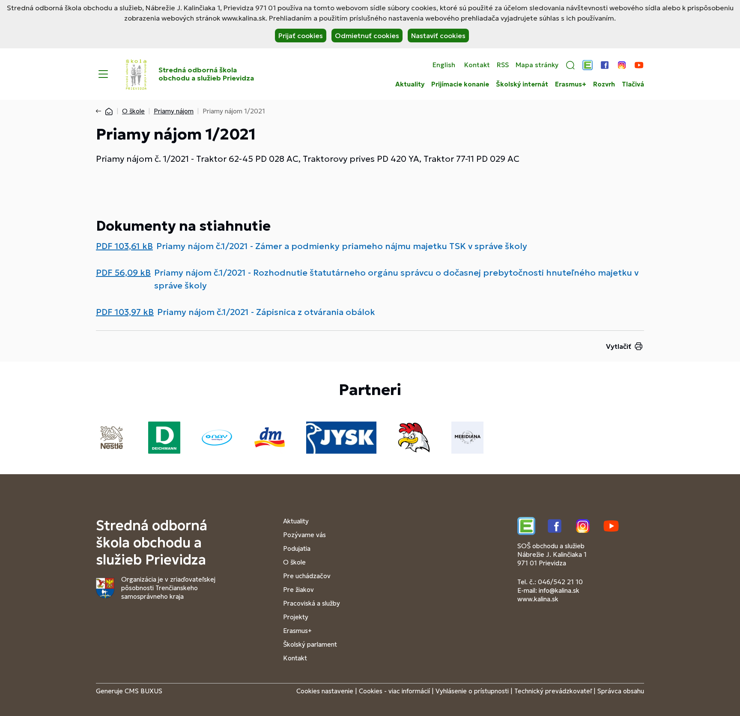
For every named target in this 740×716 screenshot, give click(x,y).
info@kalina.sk (559, 590)
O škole (133, 111)
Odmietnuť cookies (367, 35)
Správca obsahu (620, 691)
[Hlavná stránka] (108, 111)
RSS (503, 65)
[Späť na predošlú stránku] (100, 111)
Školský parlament (310, 644)
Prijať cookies (300, 35)
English (444, 65)
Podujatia (296, 548)
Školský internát (522, 84)
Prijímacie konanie (460, 84)
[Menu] (103, 74)
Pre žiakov (298, 589)
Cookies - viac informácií (394, 691)
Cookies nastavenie (324, 691)
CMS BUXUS (143, 691)
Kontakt (477, 65)
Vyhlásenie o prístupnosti (472, 691)
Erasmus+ (570, 84)
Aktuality (409, 84)
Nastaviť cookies (438, 35)
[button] (570, 65)
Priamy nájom (174, 111)
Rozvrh (604, 84)
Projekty (295, 617)
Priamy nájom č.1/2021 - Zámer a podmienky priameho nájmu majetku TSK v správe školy (341, 246)
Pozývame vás (304, 535)
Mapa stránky (537, 65)
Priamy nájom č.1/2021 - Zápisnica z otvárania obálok (266, 312)
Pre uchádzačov (307, 576)
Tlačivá (633, 84)
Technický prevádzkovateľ (553, 691)
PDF (124, 246)
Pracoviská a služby (311, 603)
